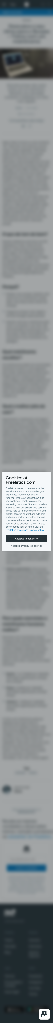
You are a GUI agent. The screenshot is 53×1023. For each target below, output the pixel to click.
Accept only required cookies (26, 545)
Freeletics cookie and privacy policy (25, 530)
